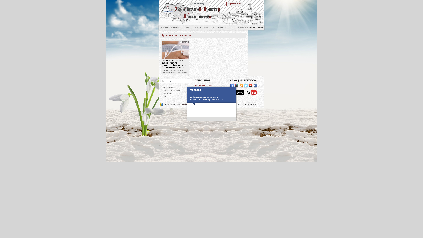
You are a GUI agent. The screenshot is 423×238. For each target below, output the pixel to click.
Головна (164, 27)
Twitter (246, 86)
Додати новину (168, 87)
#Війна (260, 27)
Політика (185, 27)
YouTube (250, 86)
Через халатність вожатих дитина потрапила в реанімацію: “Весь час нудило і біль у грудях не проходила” (174, 64)
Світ (213, 27)
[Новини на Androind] (237, 94)
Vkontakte (255, 86)
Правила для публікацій (171, 90)
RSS (241, 86)
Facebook (232, 86)
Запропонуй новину (235, 4)
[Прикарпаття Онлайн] (251, 94)
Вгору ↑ (260, 104)
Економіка (175, 27)
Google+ (236, 86)
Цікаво (222, 27)
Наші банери (167, 93)
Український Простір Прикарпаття (211, 12)
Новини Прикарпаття (246, 27)
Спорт (206, 27)
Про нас (166, 96)
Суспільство (197, 27)
